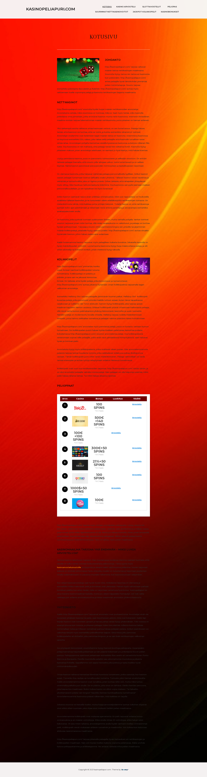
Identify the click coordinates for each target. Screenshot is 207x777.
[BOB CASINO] (80, 421)
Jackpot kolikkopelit (144, 12)
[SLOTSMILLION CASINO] (80, 478)
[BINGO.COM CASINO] (80, 408)
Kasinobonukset (170, 12)
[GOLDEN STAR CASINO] (80, 451)
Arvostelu (137, 404)
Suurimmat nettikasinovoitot (111, 12)
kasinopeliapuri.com (50, 9)
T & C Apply (99, 411)
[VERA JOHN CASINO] (80, 503)
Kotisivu (107, 7)
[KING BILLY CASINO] (80, 465)
